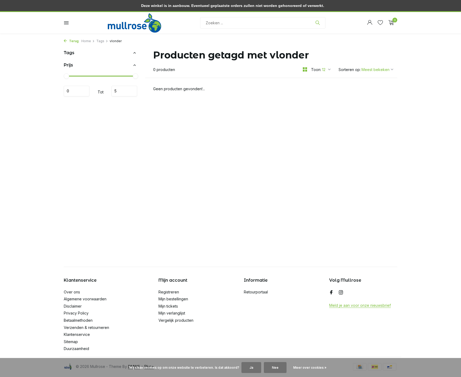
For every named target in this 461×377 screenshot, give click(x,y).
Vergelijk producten (175, 320)
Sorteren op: (350, 69)
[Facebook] (331, 293)
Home (86, 41)
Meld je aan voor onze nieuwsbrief (360, 305)
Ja (251, 368)
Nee (275, 368)
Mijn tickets (168, 306)
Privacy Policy (76, 313)
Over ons (72, 292)
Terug (73, 41)
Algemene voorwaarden (85, 299)
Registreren (168, 292)
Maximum (124, 91)
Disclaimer (73, 306)
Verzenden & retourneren (86, 327)
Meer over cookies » (310, 368)
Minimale (76, 91)
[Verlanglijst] (380, 22)
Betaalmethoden (78, 320)
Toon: (316, 69)
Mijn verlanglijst (171, 313)
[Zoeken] (317, 22)
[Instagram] (341, 293)
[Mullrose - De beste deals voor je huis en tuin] (134, 22)
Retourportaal (256, 292)
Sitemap (71, 341)
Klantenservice (77, 334)
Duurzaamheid (76, 348)
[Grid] (305, 69)
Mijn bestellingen (173, 299)
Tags (100, 41)
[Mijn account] (369, 23)
